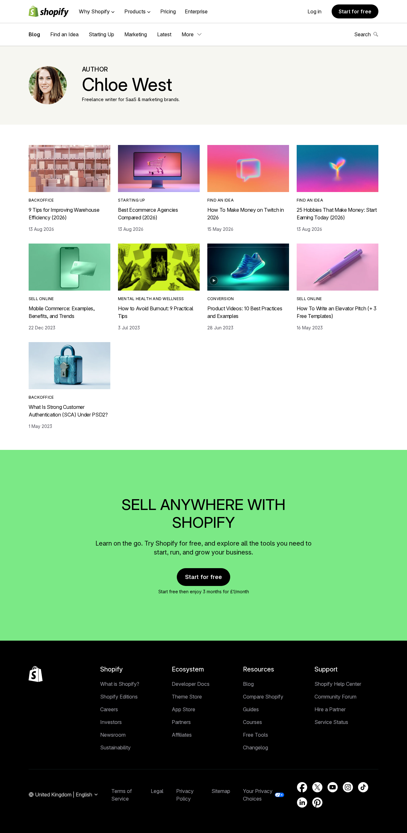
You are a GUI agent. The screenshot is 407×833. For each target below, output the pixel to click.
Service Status (331, 722)
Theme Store (187, 696)
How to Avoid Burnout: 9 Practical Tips (155, 312)
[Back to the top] (36, 674)
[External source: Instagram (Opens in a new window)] (348, 787)
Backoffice (41, 200)
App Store (183, 709)
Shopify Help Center (337, 684)
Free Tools (255, 735)
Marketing (135, 34)
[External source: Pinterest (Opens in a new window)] (317, 802)
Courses (252, 722)
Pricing (168, 11)
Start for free (355, 11)
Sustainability (115, 747)
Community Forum (335, 696)
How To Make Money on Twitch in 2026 (245, 214)
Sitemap (220, 791)
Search (362, 34)
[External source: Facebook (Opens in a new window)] (302, 787)
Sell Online (41, 298)
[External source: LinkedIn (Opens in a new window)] (302, 802)
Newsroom (113, 735)
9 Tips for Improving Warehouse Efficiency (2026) (64, 214)
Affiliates (182, 735)
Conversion (220, 298)
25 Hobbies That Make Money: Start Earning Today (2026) (336, 214)
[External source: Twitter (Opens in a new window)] (317, 787)
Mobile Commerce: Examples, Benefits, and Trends (62, 312)
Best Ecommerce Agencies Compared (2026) (148, 214)
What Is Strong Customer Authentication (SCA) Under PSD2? (68, 411)
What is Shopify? (119, 684)
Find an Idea (64, 34)
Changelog (255, 747)
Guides (251, 709)
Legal (157, 791)
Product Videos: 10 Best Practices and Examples (244, 312)
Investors (111, 722)
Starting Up (101, 34)
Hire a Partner (330, 709)
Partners (181, 722)
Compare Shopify (263, 696)
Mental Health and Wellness (151, 298)
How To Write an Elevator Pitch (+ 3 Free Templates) (336, 312)
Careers (109, 709)
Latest (164, 34)
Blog (34, 34)
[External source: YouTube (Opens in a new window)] (333, 787)
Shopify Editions (119, 696)
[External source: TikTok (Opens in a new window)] (363, 787)
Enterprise (196, 11)
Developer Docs (191, 684)
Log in (314, 11)
